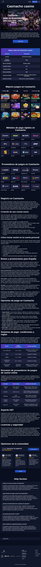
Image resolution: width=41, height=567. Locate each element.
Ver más (20, 471)
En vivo (14, 90)
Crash (24, 90)
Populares (5, 90)
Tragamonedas (35, 90)
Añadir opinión (33, 449)
